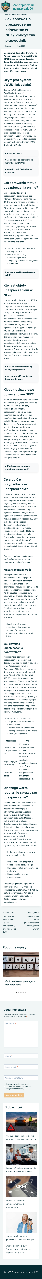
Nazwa (8, 1056)
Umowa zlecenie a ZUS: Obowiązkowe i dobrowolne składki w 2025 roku (18, 1249)
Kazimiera (8, 46)
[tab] (16, 992)
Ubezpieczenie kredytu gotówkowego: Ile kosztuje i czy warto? (31, 921)
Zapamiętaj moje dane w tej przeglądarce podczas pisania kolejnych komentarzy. (18, 1086)
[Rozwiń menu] (40, 6)
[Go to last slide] (7, 972)
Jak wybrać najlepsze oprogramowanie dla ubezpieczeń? (15, 1204)
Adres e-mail (11, 1067)
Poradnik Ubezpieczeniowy (16, 14)
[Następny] (35, 972)
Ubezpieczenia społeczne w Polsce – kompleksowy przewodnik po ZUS (9, 922)
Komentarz (10, 1024)
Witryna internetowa (14, 1078)
